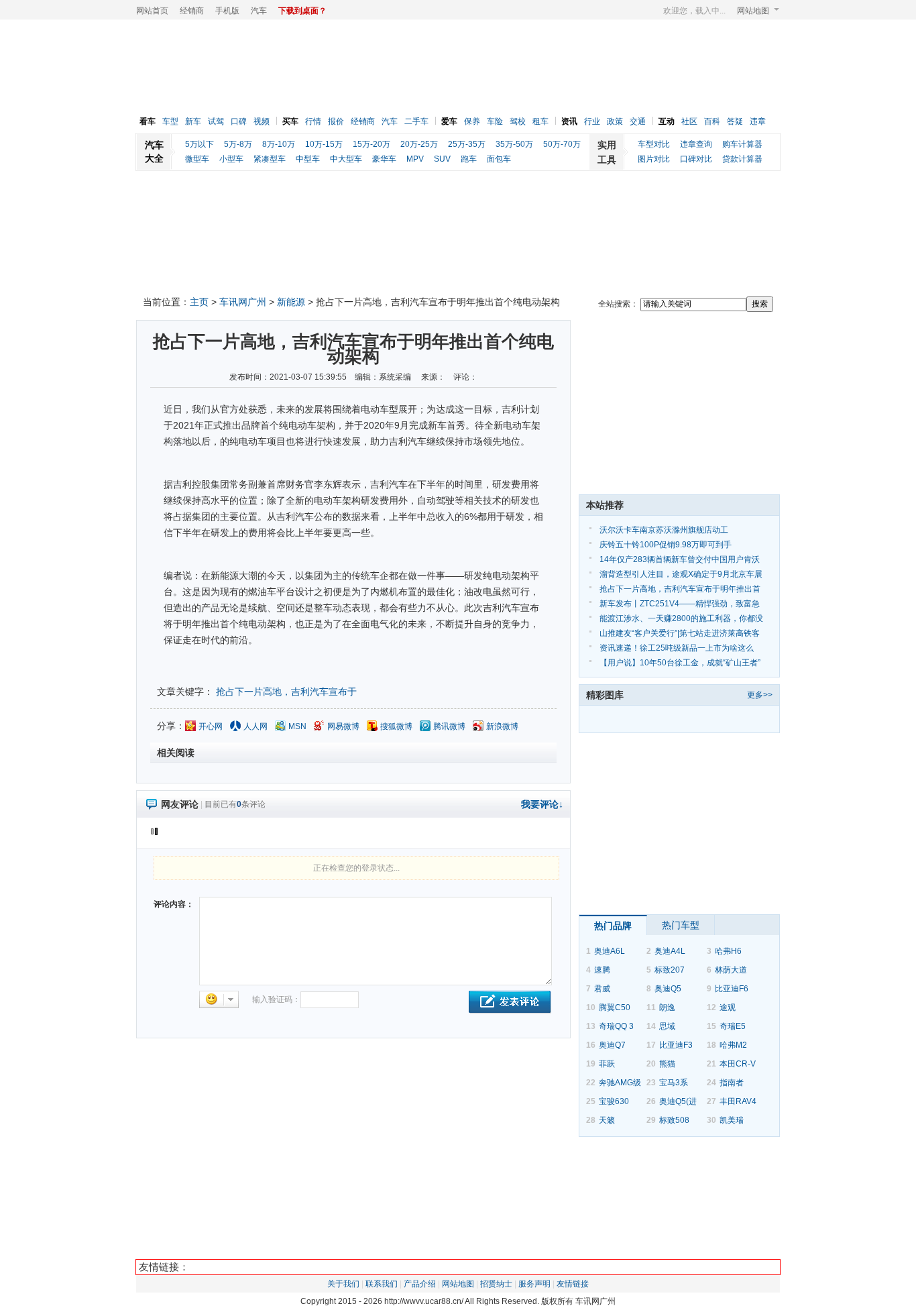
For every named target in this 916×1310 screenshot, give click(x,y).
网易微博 (343, 726)
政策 (615, 121)
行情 (313, 121)
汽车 (259, 10)
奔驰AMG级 (620, 1082)
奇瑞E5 (733, 1026)
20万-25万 (419, 144)
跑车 (469, 159)
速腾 (602, 970)
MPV (415, 159)
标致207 (669, 970)
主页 (199, 301)
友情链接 (573, 1284)
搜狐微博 (396, 726)
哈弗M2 (733, 1045)
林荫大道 (731, 970)
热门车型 (680, 925)
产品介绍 (420, 1284)
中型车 (308, 159)
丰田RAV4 (738, 1101)
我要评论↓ (542, 804)
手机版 (227, 10)
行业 (592, 121)
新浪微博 (502, 726)
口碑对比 (696, 159)
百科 (712, 121)
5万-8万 (238, 144)
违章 (758, 121)
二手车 (416, 121)
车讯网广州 (242, 301)
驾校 (518, 121)
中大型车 (346, 159)
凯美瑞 (732, 1120)
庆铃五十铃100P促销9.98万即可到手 (665, 544)
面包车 (499, 159)
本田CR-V (738, 1064)
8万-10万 (278, 144)
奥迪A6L (609, 951)
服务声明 (534, 1284)
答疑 (735, 121)
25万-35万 (466, 144)
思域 (667, 1026)
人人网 (255, 726)
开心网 (210, 726)
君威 (602, 988)
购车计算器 (742, 144)
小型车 (231, 159)
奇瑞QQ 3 (616, 1026)
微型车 (197, 159)
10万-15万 (324, 144)
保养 (472, 121)
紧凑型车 (269, 159)
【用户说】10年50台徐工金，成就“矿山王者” (679, 662)
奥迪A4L (669, 951)
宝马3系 (673, 1082)
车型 (170, 121)
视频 (261, 121)
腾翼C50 (614, 1007)
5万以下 (199, 144)
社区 (689, 121)
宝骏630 (614, 1101)
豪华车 (384, 159)
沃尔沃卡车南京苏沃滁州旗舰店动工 (663, 530)
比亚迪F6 (731, 988)
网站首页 (152, 10)
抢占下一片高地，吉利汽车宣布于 (286, 691)
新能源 (291, 301)
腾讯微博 (449, 726)
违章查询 (696, 144)
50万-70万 (562, 144)
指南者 (732, 1082)
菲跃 (607, 1064)
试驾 (216, 121)
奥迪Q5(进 (678, 1101)
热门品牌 (613, 925)
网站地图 (753, 10)
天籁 (607, 1120)
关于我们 (343, 1284)
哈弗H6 (728, 951)
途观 (728, 1007)
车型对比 (654, 144)
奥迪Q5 (667, 988)
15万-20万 (371, 144)
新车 (193, 121)
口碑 (239, 121)
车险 (495, 121)
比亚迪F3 (676, 1045)
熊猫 (667, 1064)
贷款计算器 (742, 159)
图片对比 (654, 159)
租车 (540, 121)
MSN (297, 726)
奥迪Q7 (612, 1045)
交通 (638, 121)
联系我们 (381, 1284)
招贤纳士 (496, 1284)
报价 (336, 121)
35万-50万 (514, 144)
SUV (442, 159)
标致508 (674, 1120)
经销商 (192, 10)
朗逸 (667, 1007)
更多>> (759, 695)
